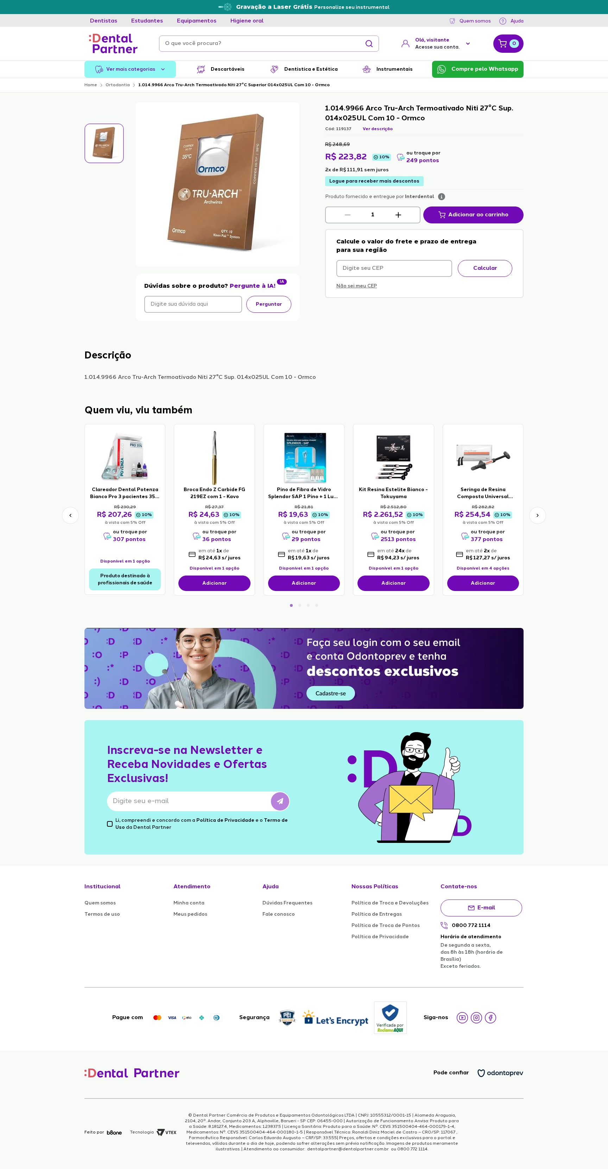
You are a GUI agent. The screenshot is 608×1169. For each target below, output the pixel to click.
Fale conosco (278, 914)
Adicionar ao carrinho (478, 215)
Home (90, 85)
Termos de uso (102, 914)
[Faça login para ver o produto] (125, 457)
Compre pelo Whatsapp (484, 69)
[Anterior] (70, 515)
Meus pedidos (190, 914)
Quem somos (475, 21)
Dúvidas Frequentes (287, 903)
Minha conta (188, 903)
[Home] (113, 43)
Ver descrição (378, 129)
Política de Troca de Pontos (386, 925)
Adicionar (214, 583)
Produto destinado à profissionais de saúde (125, 579)
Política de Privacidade (225, 820)
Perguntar (269, 304)
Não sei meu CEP (356, 286)
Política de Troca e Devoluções (390, 903)
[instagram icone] (476, 1017)
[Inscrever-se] (280, 801)
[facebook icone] (490, 1017)
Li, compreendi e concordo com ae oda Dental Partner (201, 824)
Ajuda (517, 21)
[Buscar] (369, 43)
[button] (347, 215)
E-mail (486, 908)
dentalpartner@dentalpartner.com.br (348, 1149)
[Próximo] (537, 515)
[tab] (103, 21)
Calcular (485, 268)
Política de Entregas (377, 914)
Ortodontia (118, 85)
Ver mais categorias (130, 69)
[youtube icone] (462, 1017)
